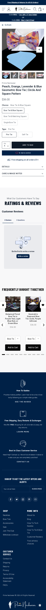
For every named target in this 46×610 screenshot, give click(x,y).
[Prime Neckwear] (23, 9)
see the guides (23, 402)
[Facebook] (10, 499)
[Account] (9, 9)
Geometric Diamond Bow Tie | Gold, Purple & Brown (33, 317)
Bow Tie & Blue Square (13, 110)
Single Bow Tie (10, 122)
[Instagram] (23, 499)
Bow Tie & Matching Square (15, 116)
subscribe (37, 489)
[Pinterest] (29, 499)
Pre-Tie (9, 135)
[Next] (43, 324)
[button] (4, 9)
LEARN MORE (23, 432)
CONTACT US (23, 461)
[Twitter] (16, 499)
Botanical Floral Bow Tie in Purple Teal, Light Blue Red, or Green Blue (12, 318)
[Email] (35, 499)
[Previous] (2, 324)
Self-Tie (25, 135)
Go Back (8, 25)
